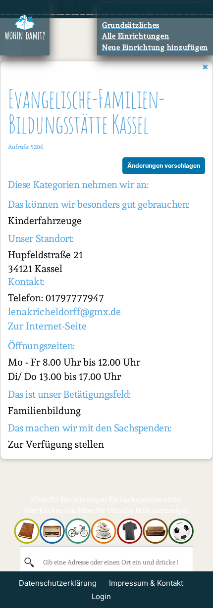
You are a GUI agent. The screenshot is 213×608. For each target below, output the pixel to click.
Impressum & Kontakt (146, 583)
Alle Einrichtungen (135, 36)
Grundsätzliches (131, 25)
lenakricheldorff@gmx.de (64, 312)
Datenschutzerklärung (58, 583)
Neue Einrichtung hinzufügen (155, 47)
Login (101, 596)
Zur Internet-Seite (47, 326)
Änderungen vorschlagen (163, 165)
